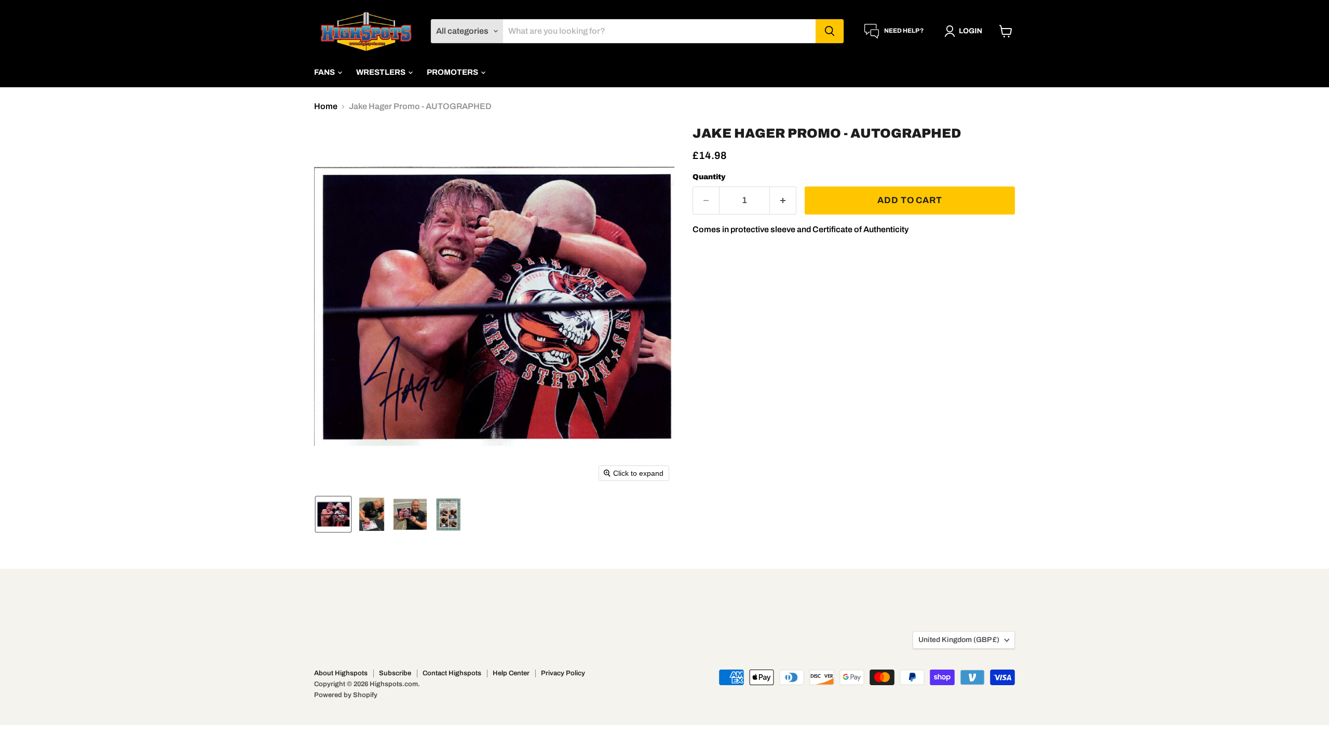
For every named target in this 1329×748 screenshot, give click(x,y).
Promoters (453, 72)
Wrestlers (381, 72)
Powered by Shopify (345, 695)
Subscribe (395, 673)
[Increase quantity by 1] (783, 200)
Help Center (511, 673)
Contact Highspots (452, 673)
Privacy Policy (563, 673)
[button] (965, 31)
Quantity (709, 177)
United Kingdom (958, 640)
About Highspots (341, 673)
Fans (325, 72)
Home (325, 106)
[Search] (830, 31)
